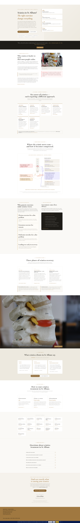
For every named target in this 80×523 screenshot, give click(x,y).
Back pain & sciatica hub (21, 84)
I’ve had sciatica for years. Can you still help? (41, 457)
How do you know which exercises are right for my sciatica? (41, 454)
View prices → (35, 407)
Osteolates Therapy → (51, 289)
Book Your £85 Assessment (23, 31)
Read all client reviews (35, 375)
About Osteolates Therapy (22, 283)
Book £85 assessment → (45, 228)
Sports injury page (55, 114)
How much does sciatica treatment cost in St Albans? (41, 465)
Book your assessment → (34, 132)
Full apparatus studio (36, 283)
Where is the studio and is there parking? (41, 467)
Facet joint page (43, 113)
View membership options (52, 283)
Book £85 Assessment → (58, 346)
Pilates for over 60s (32, 113)
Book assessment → (21, 407)
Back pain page (20, 114)
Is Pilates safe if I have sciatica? (41, 452)
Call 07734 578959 (33, 31)
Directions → (52, 30)
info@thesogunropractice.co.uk (40, 498)
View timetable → (51, 407)
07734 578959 (40, 496)
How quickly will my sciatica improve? (41, 462)
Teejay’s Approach (40, 47)
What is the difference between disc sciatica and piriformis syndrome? (41, 460)
